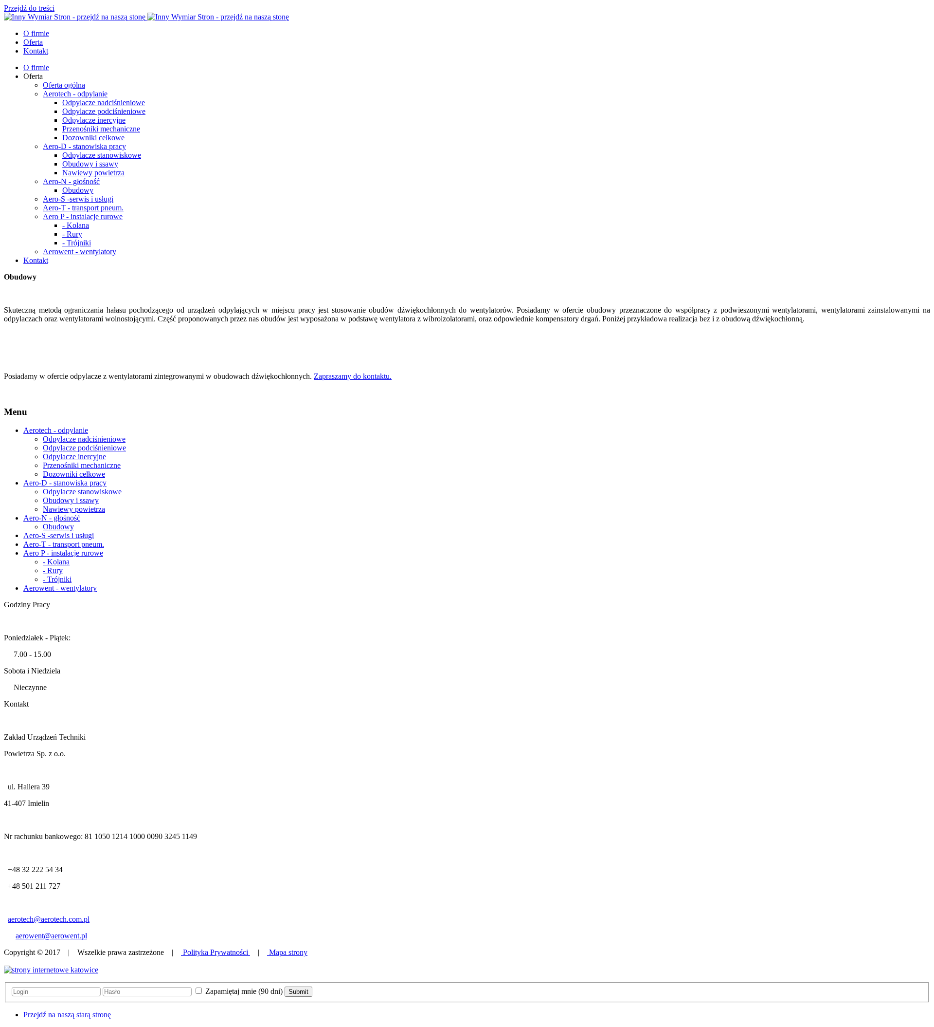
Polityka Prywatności (215, 952)
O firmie (36, 67)
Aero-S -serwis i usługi (78, 199)
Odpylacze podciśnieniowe (103, 111)
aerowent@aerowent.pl (51, 936)
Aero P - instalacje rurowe (83, 216)
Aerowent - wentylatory (79, 251)
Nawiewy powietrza (93, 172)
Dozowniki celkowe (93, 137)
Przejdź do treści (29, 8)
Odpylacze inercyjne (94, 120)
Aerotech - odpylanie (75, 94)
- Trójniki (76, 243)
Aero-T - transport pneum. (83, 208)
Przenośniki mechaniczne (101, 129)
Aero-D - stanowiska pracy (84, 146)
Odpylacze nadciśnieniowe (103, 102)
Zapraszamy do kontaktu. (353, 376)
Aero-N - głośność (71, 181)
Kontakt (35, 260)
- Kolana (75, 225)
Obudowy (77, 190)
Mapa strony (287, 952)
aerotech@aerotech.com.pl (49, 919)
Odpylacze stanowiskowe (101, 155)
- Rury (72, 234)
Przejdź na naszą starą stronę (67, 1014)
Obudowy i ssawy (90, 164)
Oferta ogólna (64, 85)
